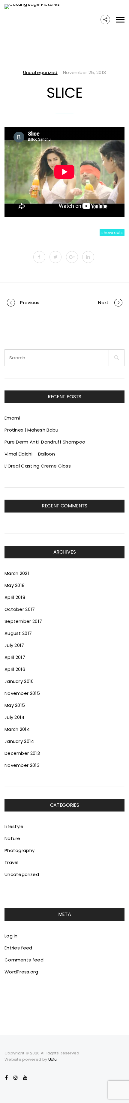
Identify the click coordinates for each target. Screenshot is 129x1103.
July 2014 (14, 717)
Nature (12, 838)
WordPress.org (21, 972)
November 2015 (22, 693)
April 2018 (14, 597)
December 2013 (22, 753)
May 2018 (14, 585)
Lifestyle (14, 826)
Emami (12, 418)
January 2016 (19, 681)
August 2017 (18, 633)
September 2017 (23, 621)
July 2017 (14, 645)
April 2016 (14, 669)
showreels (112, 232)
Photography (19, 850)
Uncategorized (40, 72)
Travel (11, 862)
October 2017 (19, 609)
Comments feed (24, 960)
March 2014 (17, 729)
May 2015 (14, 705)
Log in (11, 936)
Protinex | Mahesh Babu (31, 430)
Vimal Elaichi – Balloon (29, 454)
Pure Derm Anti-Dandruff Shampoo (44, 442)
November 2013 (22, 765)
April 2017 (14, 657)
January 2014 (19, 741)
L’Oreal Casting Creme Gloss (37, 466)
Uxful (53, 1059)
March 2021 (16, 573)
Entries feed (18, 948)
